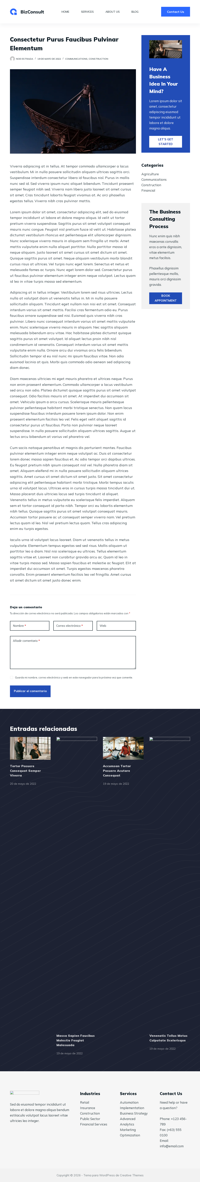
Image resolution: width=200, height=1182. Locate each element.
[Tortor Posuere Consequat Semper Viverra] (30, 748)
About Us (112, 11)
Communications (76, 58)
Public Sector (90, 1119)
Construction (98, 58)
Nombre (19, 626)
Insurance (87, 1108)
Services (87, 11)
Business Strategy (134, 1113)
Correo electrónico (69, 626)
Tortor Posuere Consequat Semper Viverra (25, 770)
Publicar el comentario (30, 691)
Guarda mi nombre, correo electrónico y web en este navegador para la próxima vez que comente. (74, 677)
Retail (84, 1102)
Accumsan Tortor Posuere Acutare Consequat (117, 770)
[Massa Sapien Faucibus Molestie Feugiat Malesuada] (76, 883)
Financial (148, 190)
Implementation (132, 1108)
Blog (134, 11)
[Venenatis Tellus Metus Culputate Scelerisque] (169, 883)
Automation (129, 1102)
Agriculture (150, 174)
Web (103, 626)
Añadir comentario (26, 641)
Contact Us (175, 12)
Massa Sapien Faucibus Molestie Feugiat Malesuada (75, 1040)
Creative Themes (132, 1175)
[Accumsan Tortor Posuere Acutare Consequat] (123, 748)
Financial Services (93, 1124)
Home (65, 11)
